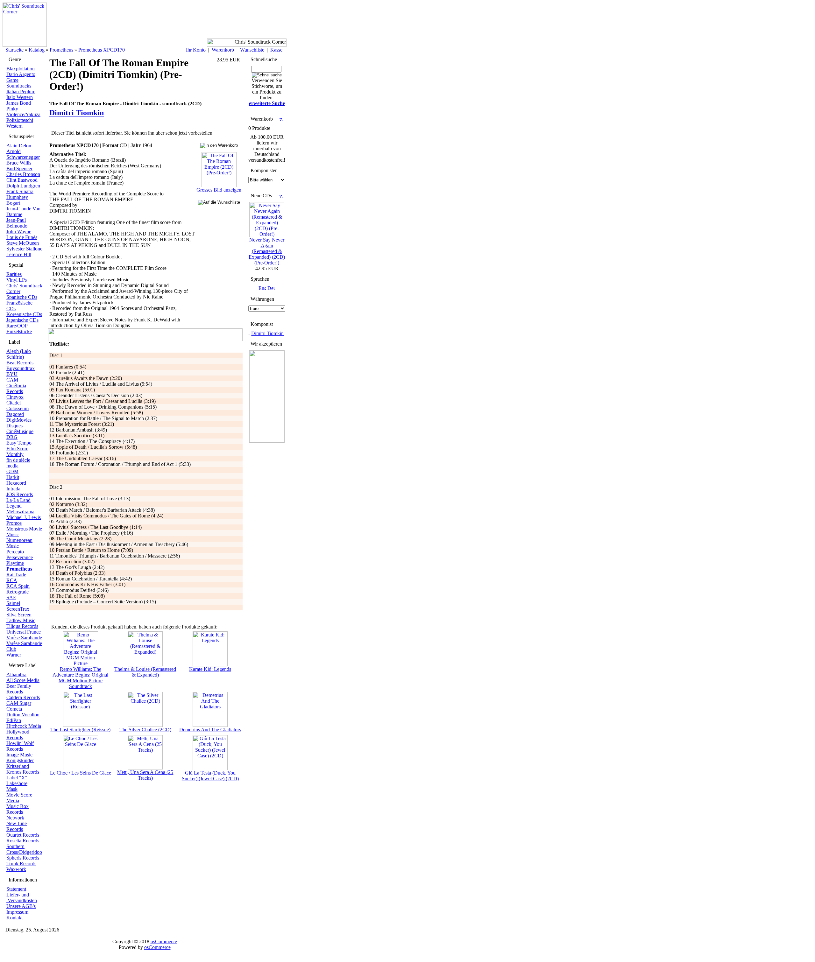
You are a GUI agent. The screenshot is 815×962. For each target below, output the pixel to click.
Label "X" (16, 777)
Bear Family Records (18, 688)
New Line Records (16, 826)
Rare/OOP (17, 325)
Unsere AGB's (21, 906)
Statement (16, 889)
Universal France (23, 632)
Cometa (14, 709)
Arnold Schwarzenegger (23, 154)
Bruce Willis (18, 162)
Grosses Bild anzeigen (218, 190)
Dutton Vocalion (22, 714)
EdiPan (13, 720)
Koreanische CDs (24, 314)
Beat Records (19, 362)
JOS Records (19, 494)
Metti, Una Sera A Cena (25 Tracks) (145, 775)
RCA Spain (18, 586)
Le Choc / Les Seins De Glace (80, 773)
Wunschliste (252, 50)
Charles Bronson (23, 174)
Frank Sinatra (19, 191)
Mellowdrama (20, 511)
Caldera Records (23, 697)
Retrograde (17, 591)
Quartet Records (22, 835)
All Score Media (22, 680)
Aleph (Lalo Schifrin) (18, 354)
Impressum (17, 912)
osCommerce (164, 941)
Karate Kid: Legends (210, 669)
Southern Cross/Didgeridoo (24, 849)
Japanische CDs (22, 320)
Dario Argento (20, 74)
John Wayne (18, 231)
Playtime (15, 563)
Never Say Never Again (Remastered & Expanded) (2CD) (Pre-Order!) (267, 251)
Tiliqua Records (22, 626)
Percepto (15, 551)
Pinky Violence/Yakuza (23, 111)
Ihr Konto (196, 50)
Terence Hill (18, 254)
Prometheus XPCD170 (101, 50)
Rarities (14, 274)
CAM (12, 380)
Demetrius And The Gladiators (210, 729)
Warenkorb (223, 50)
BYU (12, 374)
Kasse (276, 50)
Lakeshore (16, 783)
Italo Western (19, 97)
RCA (11, 580)
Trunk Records (21, 863)
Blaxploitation (20, 68)
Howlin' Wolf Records (20, 746)
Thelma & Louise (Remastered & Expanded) (145, 672)
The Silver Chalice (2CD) (145, 729)
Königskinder (20, 760)
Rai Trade (16, 574)
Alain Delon (18, 145)
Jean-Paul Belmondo (16, 222)
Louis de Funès (21, 237)
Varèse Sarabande (24, 637)
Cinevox (15, 397)
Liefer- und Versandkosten (21, 897)
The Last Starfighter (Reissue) (80, 729)
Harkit (12, 477)
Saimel (13, 603)
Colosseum (17, 408)
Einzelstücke (19, 331)
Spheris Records (22, 857)
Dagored (15, 414)
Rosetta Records (22, 840)
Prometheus (61, 50)
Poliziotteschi (19, 120)
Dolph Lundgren (23, 185)
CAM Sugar (18, 703)
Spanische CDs (21, 297)
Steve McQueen (22, 243)
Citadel (13, 402)
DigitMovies (19, 420)
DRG (12, 437)
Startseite (14, 50)
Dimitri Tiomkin (267, 333)
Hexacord (16, 483)
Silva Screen (19, 614)
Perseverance (19, 557)
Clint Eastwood (22, 180)
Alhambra (16, 674)
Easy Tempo (19, 443)
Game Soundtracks (18, 82)
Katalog (37, 50)
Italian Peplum (20, 91)
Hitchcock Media (23, 726)
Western (14, 126)
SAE (11, 597)
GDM (12, 471)
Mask (12, 789)
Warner (13, 654)
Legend (14, 506)
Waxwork (16, 869)
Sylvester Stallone (24, 248)
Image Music (19, 754)
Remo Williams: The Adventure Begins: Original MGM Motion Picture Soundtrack (80, 677)
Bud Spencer (19, 168)
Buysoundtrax (20, 368)
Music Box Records (17, 809)
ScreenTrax (17, 609)
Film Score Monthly (17, 451)
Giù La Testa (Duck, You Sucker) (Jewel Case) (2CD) (210, 775)
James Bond (18, 103)
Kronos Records (22, 772)
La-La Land (18, 500)
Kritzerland (17, 766)
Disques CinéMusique (19, 428)
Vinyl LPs (16, 280)
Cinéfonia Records (16, 388)
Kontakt (14, 917)
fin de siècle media (18, 462)
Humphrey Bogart (17, 200)
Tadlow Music (20, 620)
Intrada (13, 488)
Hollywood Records (17, 734)
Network (15, 817)
